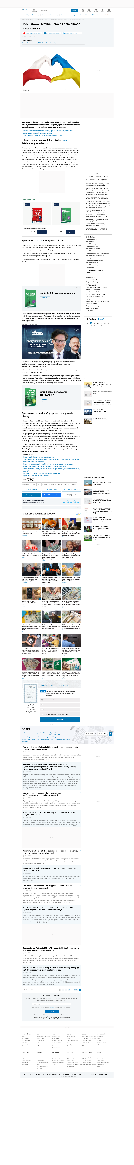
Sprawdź (44, 299)
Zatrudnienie (38, 19)
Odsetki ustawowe (86, 1062)
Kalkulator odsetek (71, 1060)
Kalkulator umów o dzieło (93, 250)
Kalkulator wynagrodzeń (92, 243)
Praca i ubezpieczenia (72, 1040)
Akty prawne (55, 1052)
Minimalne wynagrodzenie (88, 1057)
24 (88, 323)
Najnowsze (98, 176)
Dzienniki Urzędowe (57, 1058)
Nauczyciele (40, 1058)
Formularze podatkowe (103, 1062)
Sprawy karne (55, 1038)
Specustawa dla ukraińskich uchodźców (36, 476)
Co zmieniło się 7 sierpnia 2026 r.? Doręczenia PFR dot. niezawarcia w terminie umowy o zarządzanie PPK (98, 215)
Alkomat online (90, 267)
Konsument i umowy (57, 1040)
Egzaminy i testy (41, 1060)
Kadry (37, 15)
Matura (38, 1064)
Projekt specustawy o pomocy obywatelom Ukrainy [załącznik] (44, 466)
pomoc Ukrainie (72, 484)
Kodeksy (54, 1064)
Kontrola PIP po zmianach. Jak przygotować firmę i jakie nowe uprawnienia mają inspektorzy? (98, 206)
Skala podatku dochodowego (89, 1064)
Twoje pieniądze (72, 15)
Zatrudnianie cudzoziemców (49, 19)
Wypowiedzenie (26, 735)
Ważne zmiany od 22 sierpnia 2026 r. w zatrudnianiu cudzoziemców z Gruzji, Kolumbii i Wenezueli (96, 180)
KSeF (106, 15)
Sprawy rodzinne (56, 1036)
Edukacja (99, 15)
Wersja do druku (32, 489)
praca (66, 140)
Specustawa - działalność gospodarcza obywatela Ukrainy (43, 135)
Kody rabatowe (101, 1058)
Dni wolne (87, 379)
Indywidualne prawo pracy (29, 737)
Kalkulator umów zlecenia (93, 248)
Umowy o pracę (90, 275)
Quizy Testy (89, 310)
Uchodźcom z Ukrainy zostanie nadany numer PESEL (41, 473)
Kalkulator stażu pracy (72, 1062)
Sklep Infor (54, 1045)
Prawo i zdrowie (56, 1047)
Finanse (99, 1040)
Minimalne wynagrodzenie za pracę (96, 294)
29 (105, 323)
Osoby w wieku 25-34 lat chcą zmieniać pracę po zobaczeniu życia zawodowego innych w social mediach (97, 198)
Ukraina (33, 484)
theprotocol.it (100, 1064)
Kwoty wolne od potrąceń (93, 289)
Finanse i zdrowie (71, 1045)
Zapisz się (51, 1011)
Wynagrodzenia (90, 277)
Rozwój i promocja (26, 1060)
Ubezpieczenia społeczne (40, 735)
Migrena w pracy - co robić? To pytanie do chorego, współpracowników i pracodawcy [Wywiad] (97, 189)
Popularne (90, 176)
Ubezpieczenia (56, 737)
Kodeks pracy (34, 732)
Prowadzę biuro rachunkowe (89, 1038)
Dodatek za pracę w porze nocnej (95, 296)
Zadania (24, 1058)
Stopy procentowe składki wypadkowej (96, 287)
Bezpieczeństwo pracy (47, 739)
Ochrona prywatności (34, 1074)
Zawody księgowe (26, 1044)
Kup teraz (41, 232)
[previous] (59, 990)
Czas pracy (89, 272)
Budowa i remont (101, 1042)
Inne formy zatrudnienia (28, 739)
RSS (80, 1074)
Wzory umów (100, 1060)
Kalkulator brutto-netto (92, 246)
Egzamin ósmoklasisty (42, 1066)
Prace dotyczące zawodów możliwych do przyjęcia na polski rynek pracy (48, 464)
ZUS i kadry (24, 1042)
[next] (80, 990)
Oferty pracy (25, 741)
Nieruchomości (89, 15)
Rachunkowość (25, 1038)
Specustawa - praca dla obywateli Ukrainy (37, 133)
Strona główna (25, 19)
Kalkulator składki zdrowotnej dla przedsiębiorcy (95, 256)
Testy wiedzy (40, 1068)
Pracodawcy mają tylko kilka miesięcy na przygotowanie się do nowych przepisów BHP (97, 193)
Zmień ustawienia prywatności (51, 1074)
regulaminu (52, 1007)
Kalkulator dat (90, 241)
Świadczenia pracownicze (62, 732)
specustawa (25, 484)
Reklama (93, 1074)
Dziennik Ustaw (55, 1055)
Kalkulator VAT (70, 1058)
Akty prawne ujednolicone (58, 1062)
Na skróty (99, 1052)
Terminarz (92, 319)
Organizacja (25, 1055)
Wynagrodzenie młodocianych (94, 299)
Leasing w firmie (71, 1044)
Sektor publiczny (53, 15)
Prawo (63, 15)
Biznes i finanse (71, 1036)
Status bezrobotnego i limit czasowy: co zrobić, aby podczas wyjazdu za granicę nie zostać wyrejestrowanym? (98, 211)
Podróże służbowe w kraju (88, 1055)
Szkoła (38, 1057)
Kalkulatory (92, 237)
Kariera (74, 1074)
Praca (53, 1044)
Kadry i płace (25, 1062)
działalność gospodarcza (49, 484)
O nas (23, 1074)
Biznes (44, 15)
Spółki (68, 1038)
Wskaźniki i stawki (87, 1052)
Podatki (23, 1036)
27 (98, 323)
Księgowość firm (26, 1034)
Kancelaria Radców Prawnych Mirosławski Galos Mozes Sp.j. (39, 43)
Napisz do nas (53, 489)
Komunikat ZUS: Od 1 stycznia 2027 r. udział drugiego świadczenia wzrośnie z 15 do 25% (98, 202)
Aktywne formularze (96, 270)
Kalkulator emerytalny (92, 264)
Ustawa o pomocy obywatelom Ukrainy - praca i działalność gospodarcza (48, 131)
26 (94, 323)
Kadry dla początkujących (63, 739)
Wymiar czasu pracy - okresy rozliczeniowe (98, 301)
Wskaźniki (92, 285)
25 (91, 323)
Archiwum (99, 1057)
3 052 (75, 990)
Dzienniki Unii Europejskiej (58, 1060)
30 (108, 323)
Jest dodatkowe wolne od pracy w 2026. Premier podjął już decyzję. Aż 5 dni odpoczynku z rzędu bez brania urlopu (97, 220)
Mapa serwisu (103, 1074)
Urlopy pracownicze (91, 279)
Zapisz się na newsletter (74, 489)
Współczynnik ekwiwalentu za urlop (96, 292)
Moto (81, 15)
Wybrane (106, 176)
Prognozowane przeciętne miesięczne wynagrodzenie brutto (96, 307)
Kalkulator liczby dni (91, 239)
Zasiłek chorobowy (91, 303)
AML (83, 1045)
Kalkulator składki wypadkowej (94, 260)
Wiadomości (25, 732)
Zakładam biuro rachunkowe (89, 1036)
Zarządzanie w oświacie (42, 1062)
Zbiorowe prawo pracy (44, 737)
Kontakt (86, 1074)
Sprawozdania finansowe (88, 1044)
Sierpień (101, 319)
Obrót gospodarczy (26, 1040)
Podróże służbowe (86, 1060)
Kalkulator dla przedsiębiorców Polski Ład (97, 253)
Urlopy (51, 732)
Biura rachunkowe (87, 1034)
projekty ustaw (62, 484)
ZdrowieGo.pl (100, 1055)
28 (101, 323)
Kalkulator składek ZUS (92, 262)
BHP (50, 735)
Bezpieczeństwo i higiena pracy (95, 282)
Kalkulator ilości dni (71, 1057)
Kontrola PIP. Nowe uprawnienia (57, 293)
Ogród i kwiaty (100, 1044)
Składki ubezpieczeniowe (88, 1058)
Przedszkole (40, 1055)
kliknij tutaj (60, 1018)
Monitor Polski (55, 1057)
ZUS (38, 739)
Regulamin (66, 1074)
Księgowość (29, 15)
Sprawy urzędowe (56, 1042)
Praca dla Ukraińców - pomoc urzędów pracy (38, 457)
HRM (55, 735)
